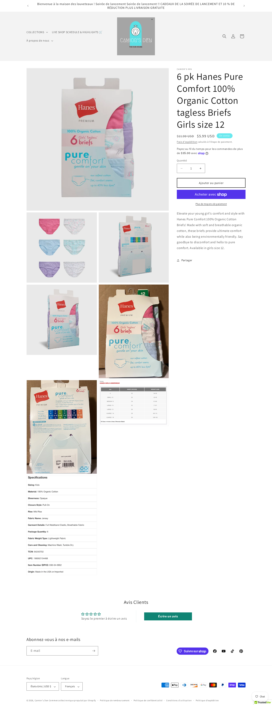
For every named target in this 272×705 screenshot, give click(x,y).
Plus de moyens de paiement (211, 204)
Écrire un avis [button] (168, 616)
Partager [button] (186, 260)
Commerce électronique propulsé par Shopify (72, 700)
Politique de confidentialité (148, 700)
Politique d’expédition (207, 700)
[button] (37, 32)
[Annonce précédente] (27, 6)
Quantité (182, 160)
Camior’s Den (41, 700)
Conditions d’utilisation (179, 700)
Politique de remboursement (115, 700)
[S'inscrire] (93, 651)
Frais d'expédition (187, 141)
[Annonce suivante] (244, 6)
